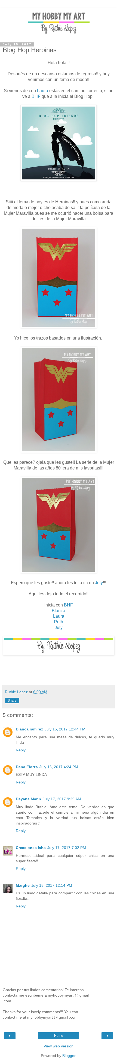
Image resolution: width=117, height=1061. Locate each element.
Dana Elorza (27, 767)
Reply (21, 750)
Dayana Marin (28, 799)
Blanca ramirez (29, 729)
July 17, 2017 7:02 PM (66, 847)
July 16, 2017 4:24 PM (58, 767)
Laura (42, 90)
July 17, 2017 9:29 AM (62, 799)
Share (12, 700)
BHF (36, 96)
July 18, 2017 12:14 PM (51, 885)
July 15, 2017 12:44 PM (65, 729)
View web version (58, 1046)
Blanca (58, 610)
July (99, 582)
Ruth (58, 622)
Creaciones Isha (31, 847)
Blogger (68, 1055)
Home (58, 1036)
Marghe (23, 885)
